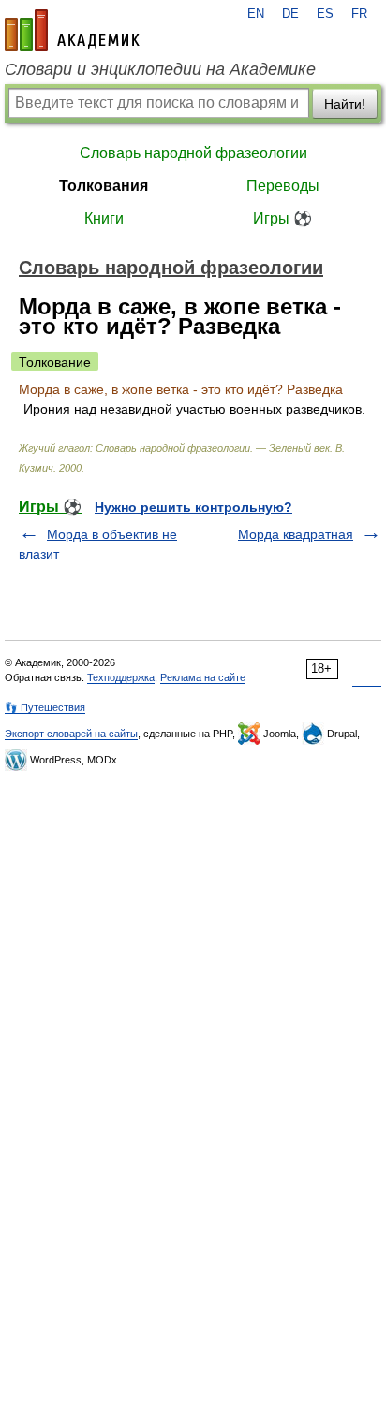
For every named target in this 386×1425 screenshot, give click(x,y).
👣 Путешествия (45, 707)
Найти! (344, 103)
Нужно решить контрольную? (193, 507)
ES (325, 14)
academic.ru (72, 30)
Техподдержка (121, 677)
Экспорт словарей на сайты (71, 733)
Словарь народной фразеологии (193, 153)
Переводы (282, 186)
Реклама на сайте (202, 677)
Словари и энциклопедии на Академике (160, 69)
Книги (104, 218)
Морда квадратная (295, 534)
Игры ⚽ (282, 218)
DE (290, 14)
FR (359, 14)
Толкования (103, 186)
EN (255, 14)
